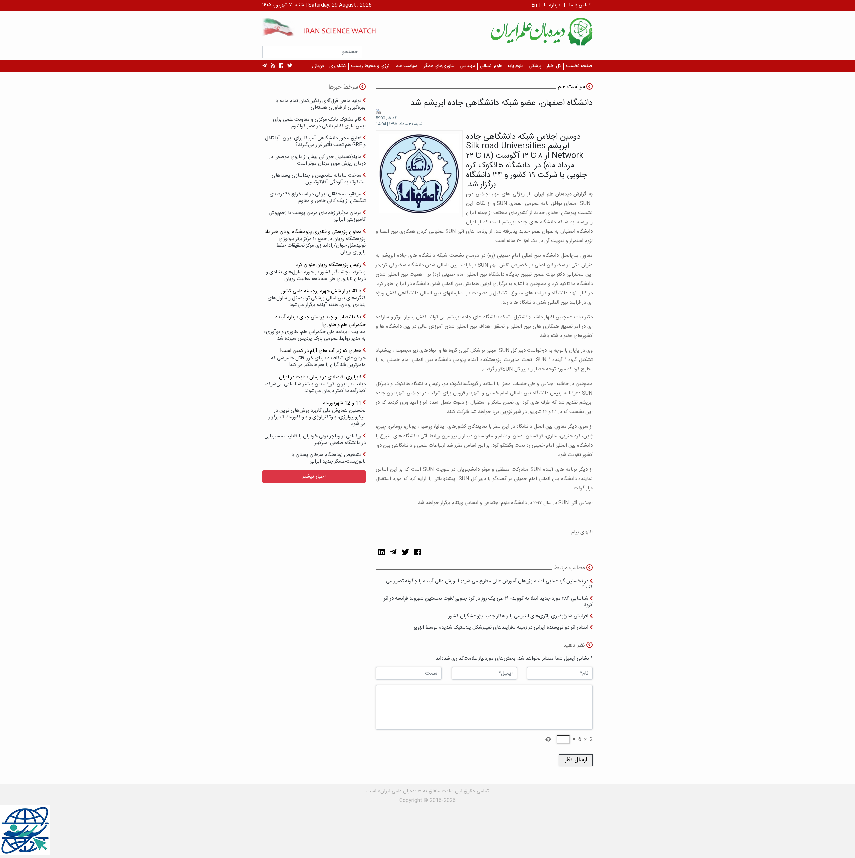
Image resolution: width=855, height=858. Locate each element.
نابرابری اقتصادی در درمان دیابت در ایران (315, 384)
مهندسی (467, 66)
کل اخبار (553, 66)
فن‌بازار (318, 66)
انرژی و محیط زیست (371, 66)
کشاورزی (337, 66)
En (534, 5)
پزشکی (535, 66)
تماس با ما (579, 5)
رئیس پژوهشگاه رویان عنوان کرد (316, 271)
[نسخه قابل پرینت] (378, 112)
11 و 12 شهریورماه (317, 413)
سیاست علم (406, 66)
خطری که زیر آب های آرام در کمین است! (318, 357)
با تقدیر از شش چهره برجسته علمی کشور (317, 298)
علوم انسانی (491, 66)
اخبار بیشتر (314, 476)
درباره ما (552, 5)
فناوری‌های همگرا (438, 66)
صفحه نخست (579, 66)
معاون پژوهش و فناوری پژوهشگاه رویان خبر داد (315, 242)
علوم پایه (515, 66)
